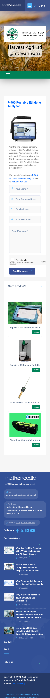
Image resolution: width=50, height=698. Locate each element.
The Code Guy (18, 683)
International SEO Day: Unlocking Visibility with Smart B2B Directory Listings (29, 631)
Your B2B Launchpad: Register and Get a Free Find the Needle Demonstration (29, 614)
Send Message (20, 271)
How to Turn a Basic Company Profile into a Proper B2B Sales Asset (27, 567)
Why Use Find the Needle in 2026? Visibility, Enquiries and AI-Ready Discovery (29, 551)
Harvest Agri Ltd (25, 47)
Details (36, 332)
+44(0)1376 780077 (25, 522)
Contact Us (9, 694)
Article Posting (23, 694)
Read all (8, 642)
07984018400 (27, 54)
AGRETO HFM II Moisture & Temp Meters (29, 402)
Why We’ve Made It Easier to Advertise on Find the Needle (29, 583)
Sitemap (35, 694)
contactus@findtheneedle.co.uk (21, 495)
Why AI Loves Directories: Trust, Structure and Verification (28, 598)
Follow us (9, 662)
